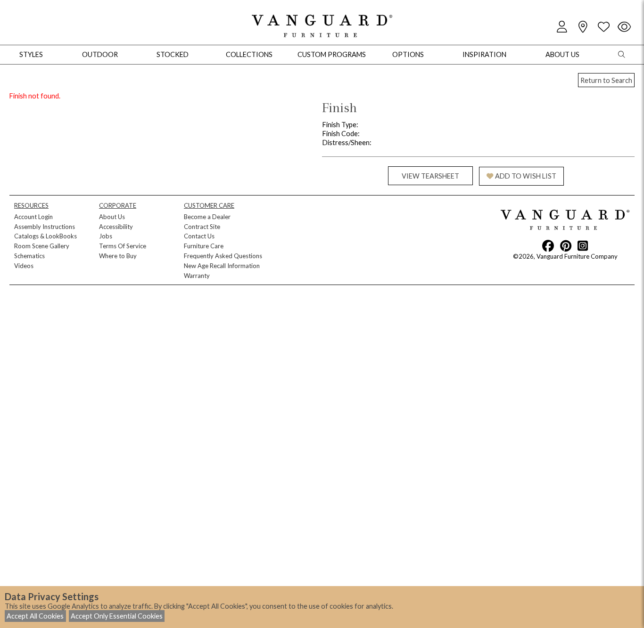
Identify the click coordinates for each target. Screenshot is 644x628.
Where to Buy (118, 256)
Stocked (173, 54)
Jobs (105, 236)
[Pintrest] (566, 245)
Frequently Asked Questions (223, 256)
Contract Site (202, 226)
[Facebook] (548, 245)
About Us (112, 216)
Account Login (33, 216)
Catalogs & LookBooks (45, 236)
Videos (23, 265)
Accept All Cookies (35, 616)
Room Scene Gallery (41, 246)
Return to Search (606, 80)
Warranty (197, 275)
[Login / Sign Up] (562, 27)
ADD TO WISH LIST (525, 176)
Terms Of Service (122, 246)
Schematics (29, 256)
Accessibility (116, 226)
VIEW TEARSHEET (430, 176)
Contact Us (199, 236)
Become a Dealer (207, 216)
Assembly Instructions (44, 226)
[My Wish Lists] (603, 27)
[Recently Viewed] (624, 27)
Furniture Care (203, 246)
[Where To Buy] (582, 27)
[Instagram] (582, 245)
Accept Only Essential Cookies (117, 616)
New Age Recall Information (222, 265)
